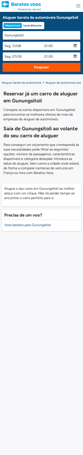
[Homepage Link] (21, 4)
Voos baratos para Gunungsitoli (27, 225)
